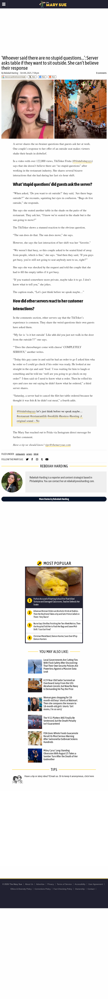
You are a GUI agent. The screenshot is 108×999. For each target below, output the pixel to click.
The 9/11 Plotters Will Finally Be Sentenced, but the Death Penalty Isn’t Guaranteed (59, 720)
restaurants (20, 454)
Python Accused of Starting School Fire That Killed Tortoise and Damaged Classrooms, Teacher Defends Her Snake (56, 602)
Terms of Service (64, 884)
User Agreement (95, 884)
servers (29, 454)
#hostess (64, 416)
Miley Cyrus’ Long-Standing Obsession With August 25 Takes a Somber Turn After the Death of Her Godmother (60, 755)
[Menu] (4, 4)
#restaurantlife (38, 416)
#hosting (74, 416)
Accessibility (80, 884)
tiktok (36, 454)
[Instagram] (37, 460)
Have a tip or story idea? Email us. (41, 776)
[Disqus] (54, 828)
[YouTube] (47, 460)
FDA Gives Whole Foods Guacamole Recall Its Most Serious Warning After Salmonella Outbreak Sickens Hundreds (60, 738)
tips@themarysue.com (58, 444)
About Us (29, 884)
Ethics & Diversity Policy (21, 889)
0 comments (101, 73)
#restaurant (23, 416)
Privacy (50, 884)
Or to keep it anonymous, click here (76, 776)
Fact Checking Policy (63, 889)
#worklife (53, 416)
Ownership (80, 889)
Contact (91, 889)
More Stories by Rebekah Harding (54, 499)
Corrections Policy (43, 889)
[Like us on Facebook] (32, 460)
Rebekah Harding (11, 73)
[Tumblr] (42, 460)
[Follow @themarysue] (27, 460)
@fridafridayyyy (82, 161)
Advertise (40, 884)
